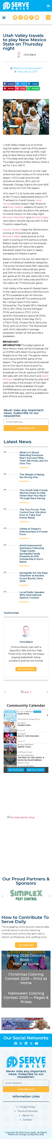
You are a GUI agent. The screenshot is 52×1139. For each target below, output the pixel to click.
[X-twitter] (31, 17)
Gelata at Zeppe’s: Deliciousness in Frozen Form (33, 531)
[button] (48, 5)
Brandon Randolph (14, 217)
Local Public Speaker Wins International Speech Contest (32, 595)
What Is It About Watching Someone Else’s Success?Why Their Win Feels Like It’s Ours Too (33, 458)
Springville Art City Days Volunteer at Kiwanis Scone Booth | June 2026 (33, 577)
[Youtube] (37, 17)
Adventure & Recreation (27, 68)
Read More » (24, 467)
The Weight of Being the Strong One (31, 476)
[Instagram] (20, 17)
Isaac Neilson (16, 207)
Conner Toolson (12, 229)
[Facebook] (15, 17)
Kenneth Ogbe (40, 217)
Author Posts (26, 669)
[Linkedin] (26, 17)
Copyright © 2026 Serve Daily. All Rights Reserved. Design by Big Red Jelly (26, 1133)
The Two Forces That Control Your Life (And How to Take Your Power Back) (32, 513)
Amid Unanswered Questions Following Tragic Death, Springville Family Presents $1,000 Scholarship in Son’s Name (31, 553)
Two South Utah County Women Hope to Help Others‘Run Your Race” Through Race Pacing (33, 494)
